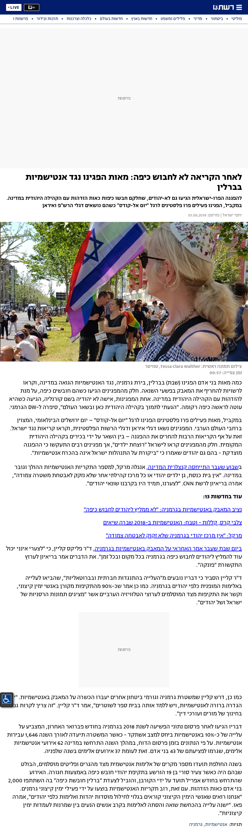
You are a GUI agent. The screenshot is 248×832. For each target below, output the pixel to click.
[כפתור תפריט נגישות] (6, 699)
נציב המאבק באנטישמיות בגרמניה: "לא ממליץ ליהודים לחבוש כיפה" (163, 509)
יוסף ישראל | (231, 215)
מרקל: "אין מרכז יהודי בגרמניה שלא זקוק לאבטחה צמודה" (174, 536)
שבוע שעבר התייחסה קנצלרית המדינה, (192, 467)
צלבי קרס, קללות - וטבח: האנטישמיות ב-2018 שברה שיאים (172, 523)
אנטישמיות (216, 825)
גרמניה (196, 825)
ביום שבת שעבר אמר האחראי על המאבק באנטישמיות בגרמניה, (167, 549)
